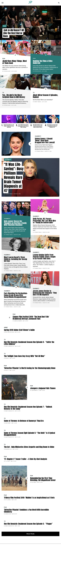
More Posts (30, 534)
